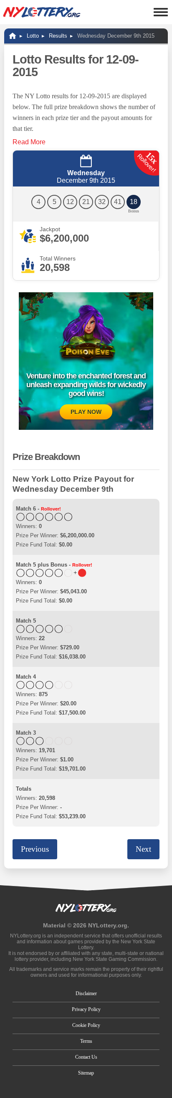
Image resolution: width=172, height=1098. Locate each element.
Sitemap (86, 1073)
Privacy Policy (86, 1009)
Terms (86, 1041)
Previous (35, 849)
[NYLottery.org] (41, 12)
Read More (29, 142)
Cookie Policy (86, 1025)
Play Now (86, 412)
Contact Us (86, 1057)
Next (143, 849)
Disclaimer (86, 993)
